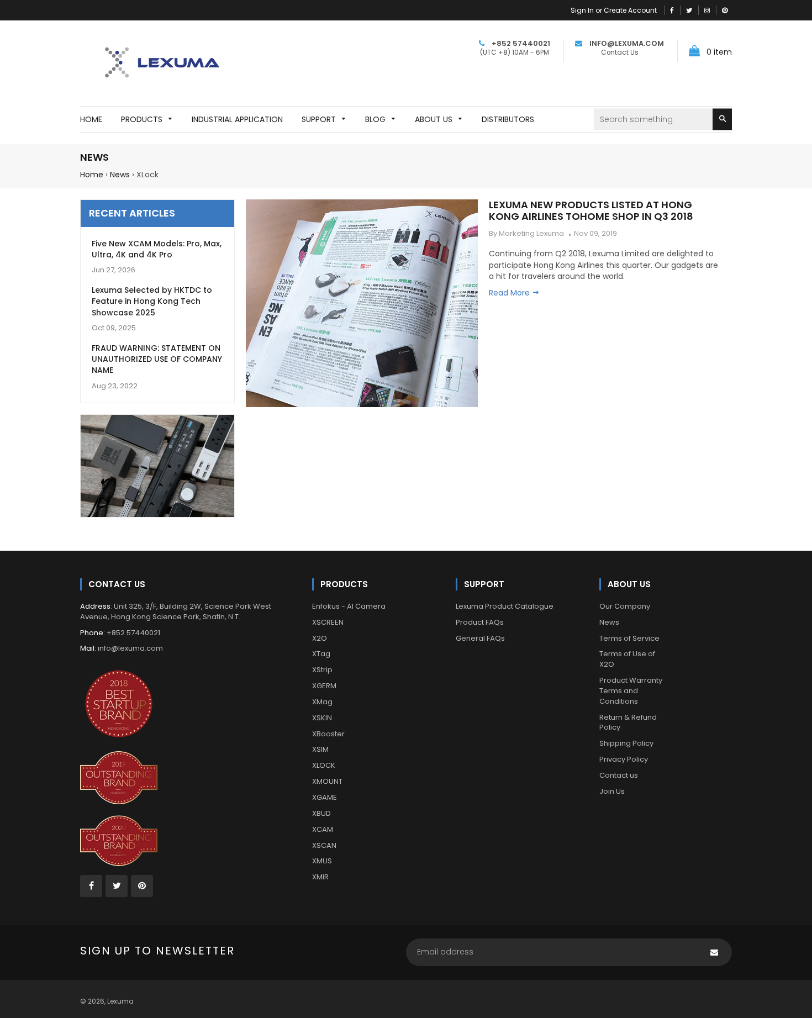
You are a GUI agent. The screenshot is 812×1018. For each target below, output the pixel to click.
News (120, 174)
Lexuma (120, 1001)
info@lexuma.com (130, 648)
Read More (510, 292)
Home (91, 174)
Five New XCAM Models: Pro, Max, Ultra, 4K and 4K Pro (157, 249)
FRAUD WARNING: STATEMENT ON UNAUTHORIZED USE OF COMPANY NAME (157, 359)
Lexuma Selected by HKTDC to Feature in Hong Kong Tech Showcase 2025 (152, 301)
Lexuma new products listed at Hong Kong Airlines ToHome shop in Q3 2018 (591, 210)
